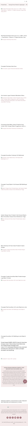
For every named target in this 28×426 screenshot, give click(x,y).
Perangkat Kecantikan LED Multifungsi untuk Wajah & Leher (13, 337)
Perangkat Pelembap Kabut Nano (9, 66)
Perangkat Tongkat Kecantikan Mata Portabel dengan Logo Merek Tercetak (13, 277)
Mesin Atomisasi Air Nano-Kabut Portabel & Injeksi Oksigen (12, 246)
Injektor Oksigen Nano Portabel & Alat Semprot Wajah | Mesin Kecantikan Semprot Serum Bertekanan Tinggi (13, 215)
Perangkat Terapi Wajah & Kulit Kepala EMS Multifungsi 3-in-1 (14, 185)
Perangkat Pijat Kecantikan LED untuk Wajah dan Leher (14, 307)
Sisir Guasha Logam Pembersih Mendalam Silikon (12, 95)
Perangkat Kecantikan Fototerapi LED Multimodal (12, 155)
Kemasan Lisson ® (5, 344)
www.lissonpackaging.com (18, 422)
